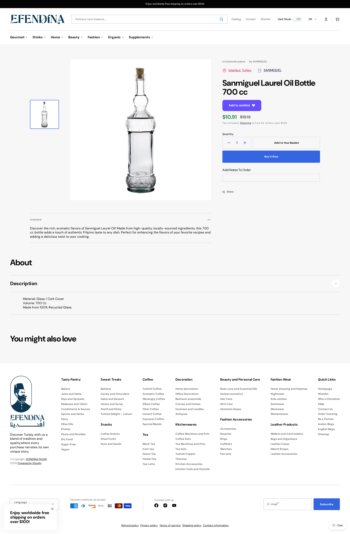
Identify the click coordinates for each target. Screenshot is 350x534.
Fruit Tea (148, 449)
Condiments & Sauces (75, 409)
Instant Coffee (152, 414)
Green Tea (149, 454)
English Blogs (326, 429)
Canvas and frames (188, 404)
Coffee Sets (183, 439)
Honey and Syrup (112, 404)
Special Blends (152, 424)
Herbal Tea (149, 459)
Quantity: (228, 134)
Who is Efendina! (329, 399)
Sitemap (323, 434)
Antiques (181, 414)
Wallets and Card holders (287, 434)
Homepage (325, 389)
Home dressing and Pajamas (289, 389)
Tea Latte (149, 464)
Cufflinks (226, 444)
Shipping (245, 123)
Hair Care (226, 399)
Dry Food (67, 439)
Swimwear (277, 404)
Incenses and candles (189, 409)
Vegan (65, 449)
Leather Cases (280, 444)
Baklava (106, 389)
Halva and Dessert (112, 399)
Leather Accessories (284, 454)
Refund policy (130, 525)
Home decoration (186, 389)
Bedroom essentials (188, 399)
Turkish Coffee (152, 389)
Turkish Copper (185, 454)
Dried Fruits (108, 439)
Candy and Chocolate (115, 394)
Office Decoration (186, 394)
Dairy (64, 419)
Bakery (65, 389)
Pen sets (225, 454)
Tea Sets (181, 449)
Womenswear (279, 414)
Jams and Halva (71, 394)
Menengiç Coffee (154, 399)
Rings (223, 439)
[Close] (52, 508)
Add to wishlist (239, 105)
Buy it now (271, 156)
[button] (326, 19)
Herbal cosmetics (231, 394)
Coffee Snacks (110, 434)
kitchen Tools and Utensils (192, 469)
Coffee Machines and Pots (192, 434)
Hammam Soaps (230, 409)
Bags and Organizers (284, 439)
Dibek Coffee (151, 404)
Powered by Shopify (30, 463)
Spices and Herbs (72, 414)
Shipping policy (191, 525)
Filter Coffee (151, 409)
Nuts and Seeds (111, 444)
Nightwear (277, 394)
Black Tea (149, 444)
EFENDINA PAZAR (36, 459)
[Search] (222, 19)
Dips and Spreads (72, 399)
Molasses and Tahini (74, 404)
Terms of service (170, 525)
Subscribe (326, 504)
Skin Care (226, 404)
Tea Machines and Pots (190, 444)
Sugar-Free (68, 444)
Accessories (228, 428)
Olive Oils (67, 424)
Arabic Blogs (326, 424)
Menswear (277, 409)
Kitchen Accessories (188, 464)
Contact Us (325, 409)
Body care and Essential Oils (238, 389)
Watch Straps (279, 449)
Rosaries (225, 434)
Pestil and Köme (111, 409)
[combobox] (149, 19)
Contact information (216, 525)
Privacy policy (149, 525)
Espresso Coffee (153, 419)
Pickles (65, 429)
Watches (226, 449)
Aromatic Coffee (153, 394)
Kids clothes (279, 399)
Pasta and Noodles (73, 434)
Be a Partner (326, 419)
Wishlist (323, 394)
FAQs (321, 404)
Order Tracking (327, 414)
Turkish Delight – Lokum (116, 414)
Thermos (181, 459)
